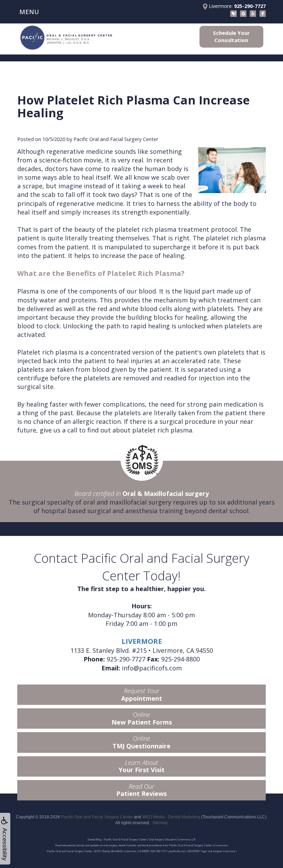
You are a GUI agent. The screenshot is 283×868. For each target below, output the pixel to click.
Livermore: (236, 6)
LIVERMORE (141, 641)
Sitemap (160, 822)
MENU (29, 12)
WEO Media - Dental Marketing (171, 817)
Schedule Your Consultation (231, 36)
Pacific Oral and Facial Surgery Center (97, 817)
